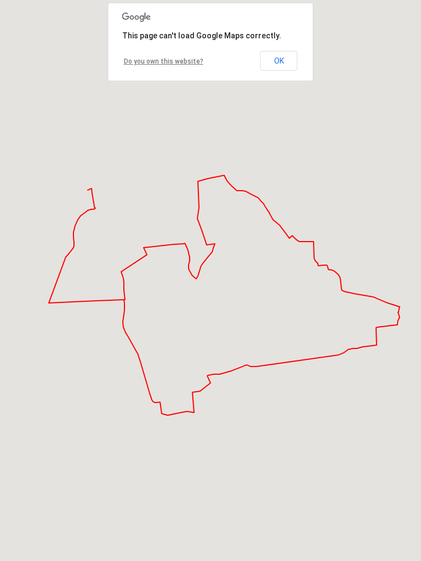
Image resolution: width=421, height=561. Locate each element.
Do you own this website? (163, 61)
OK (279, 60)
